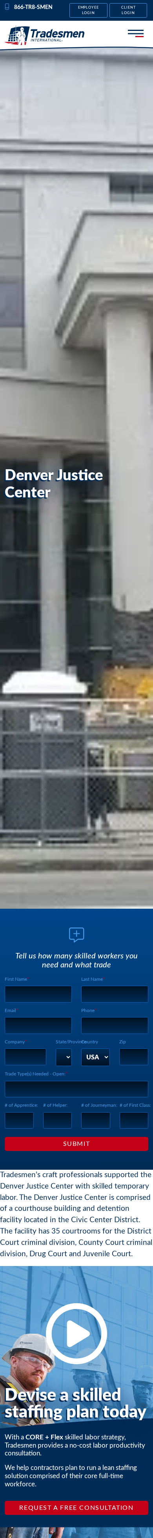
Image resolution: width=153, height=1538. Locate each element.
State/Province (71, 1041)
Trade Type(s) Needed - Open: (35, 1074)
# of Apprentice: (21, 1105)
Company (15, 1041)
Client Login (128, 10)
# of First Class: (135, 1105)
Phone (88, 1010)
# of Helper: (55, 1105)
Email (10, 1010)
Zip (122, 1041)
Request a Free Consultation (76, 1508)
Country (89, 1041)
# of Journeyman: (99, 1105)
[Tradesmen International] (45, 35)
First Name (16, 979)
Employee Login (88, 10)
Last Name (92, 979)
